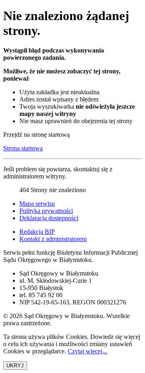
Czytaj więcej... (87, 351)
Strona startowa (23, 148)
